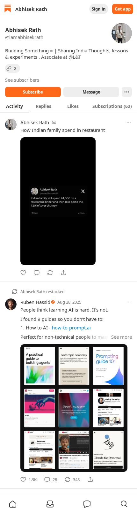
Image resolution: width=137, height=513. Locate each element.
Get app (123, 9)
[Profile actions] (127, 92)
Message (91, 92)
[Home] (7, 9)
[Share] (63, 273)
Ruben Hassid (35, 302)
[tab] (14, 106)
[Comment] (36, 273)
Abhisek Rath (34, 122)
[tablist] (68, 106)
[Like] (23, 273)
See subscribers (22, 80)
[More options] (129, 122)
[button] (13, 504)
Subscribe (33, 92)
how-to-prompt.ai (71, 327)
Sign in (99, 9)
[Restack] (50, 273)
